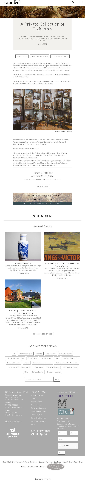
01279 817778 (11, 397)
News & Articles (36, 402)
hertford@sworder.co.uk (15, 407)
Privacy (41, 466)
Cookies (41, 462)
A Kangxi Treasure (23, 263)
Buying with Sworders (38, 411)
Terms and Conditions (54, 462)
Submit (57, 379)
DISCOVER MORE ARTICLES (42, 334)
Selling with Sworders (38, 408)
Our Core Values (32, 466)
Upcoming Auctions (37, 395)
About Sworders (36, 405)
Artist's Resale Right (70, 462)
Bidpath (48, 479)
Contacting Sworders (38, 418)
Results (33, 398)
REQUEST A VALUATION (39, 56)
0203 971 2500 (11, 413)
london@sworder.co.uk (13, 415)
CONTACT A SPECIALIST (60, 56)
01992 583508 (11, 405)
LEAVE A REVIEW (13, 421)
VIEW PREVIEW (22, 56)
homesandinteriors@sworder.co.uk (45, 165)
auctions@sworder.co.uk (14, 399)
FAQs (33, 424)
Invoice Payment (36, 414)
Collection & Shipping (38, 421)
